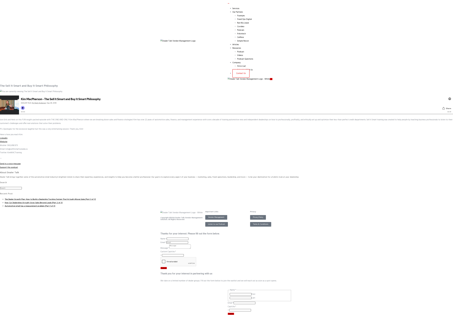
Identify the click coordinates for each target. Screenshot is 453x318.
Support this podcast (9, 167)
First (253, 294)
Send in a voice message (10, 163)
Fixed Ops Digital (244, 19)
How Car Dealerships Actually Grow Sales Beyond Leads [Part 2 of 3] (34, 202)
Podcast (240, 51)
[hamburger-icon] (228, 3)
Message (164, 248)
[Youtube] (176, 226)
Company (236, 62)
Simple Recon (243, 41)
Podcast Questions (245, 59)
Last (253, 297)
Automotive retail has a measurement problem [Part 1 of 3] (30, 206)
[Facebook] (163, 226)
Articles (235, 44)
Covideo (240, 26)
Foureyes (241, 15)
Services (235, 8)
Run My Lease (243, 23)
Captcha (232, 306)
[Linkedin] (189, 226)
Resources (236, 48)
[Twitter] (182, 226)
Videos (240, 55)
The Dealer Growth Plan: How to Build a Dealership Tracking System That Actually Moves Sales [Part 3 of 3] (50, 199)
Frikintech (241, 33)
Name (163, 238)
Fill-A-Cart (241, 66)
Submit (163, 268)
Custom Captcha (168, 251)
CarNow (240, 37)
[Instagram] (170, 226)
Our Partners (237, 12)
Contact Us (241, 73)
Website (3, 141)
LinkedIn (3, 138)
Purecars (240, 30)
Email (163, 242)
